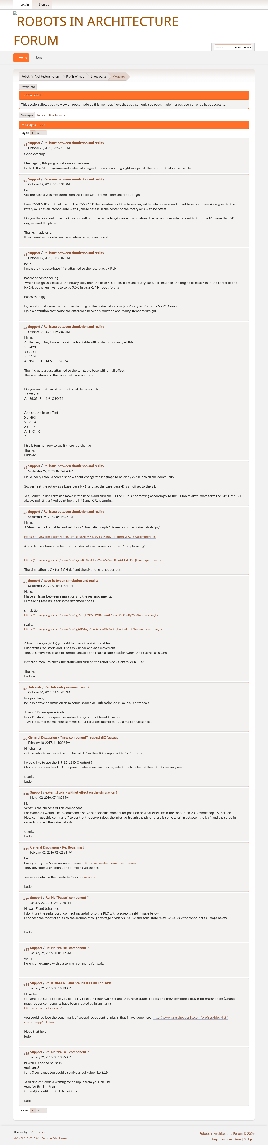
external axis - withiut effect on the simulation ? (81, 792)
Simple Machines (54, 1138)
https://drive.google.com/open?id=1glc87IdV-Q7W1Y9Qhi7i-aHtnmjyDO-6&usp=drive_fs (90, 536)
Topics (41, 115)
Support (34, 143)
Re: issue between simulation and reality (74, 143)
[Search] (231, 47)
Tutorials (34, 687)
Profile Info (28, 87)
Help (215, 1139)
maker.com (89, 877)
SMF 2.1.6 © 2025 (26, 1138)
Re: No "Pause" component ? (67, 897)
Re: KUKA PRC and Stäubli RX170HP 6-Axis (78, 983)
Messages (27, 115)
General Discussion (42, 737)
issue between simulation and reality (71, 580)
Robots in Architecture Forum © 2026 (227, 1133)
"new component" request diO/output (89, 737)
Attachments (56, 115)
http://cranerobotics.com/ (43, 1008)
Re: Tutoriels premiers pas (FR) (68, 687)
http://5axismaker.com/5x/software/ (110, 863)
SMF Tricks (36, 1132)
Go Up (248, 1139)
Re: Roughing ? (73, 847)
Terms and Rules (230, 1139)
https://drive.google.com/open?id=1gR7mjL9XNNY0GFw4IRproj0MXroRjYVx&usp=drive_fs (91, 615)
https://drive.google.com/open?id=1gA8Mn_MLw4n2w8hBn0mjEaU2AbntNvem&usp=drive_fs (93, 629)
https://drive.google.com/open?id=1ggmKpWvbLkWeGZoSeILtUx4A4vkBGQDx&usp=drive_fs (92, 560)
